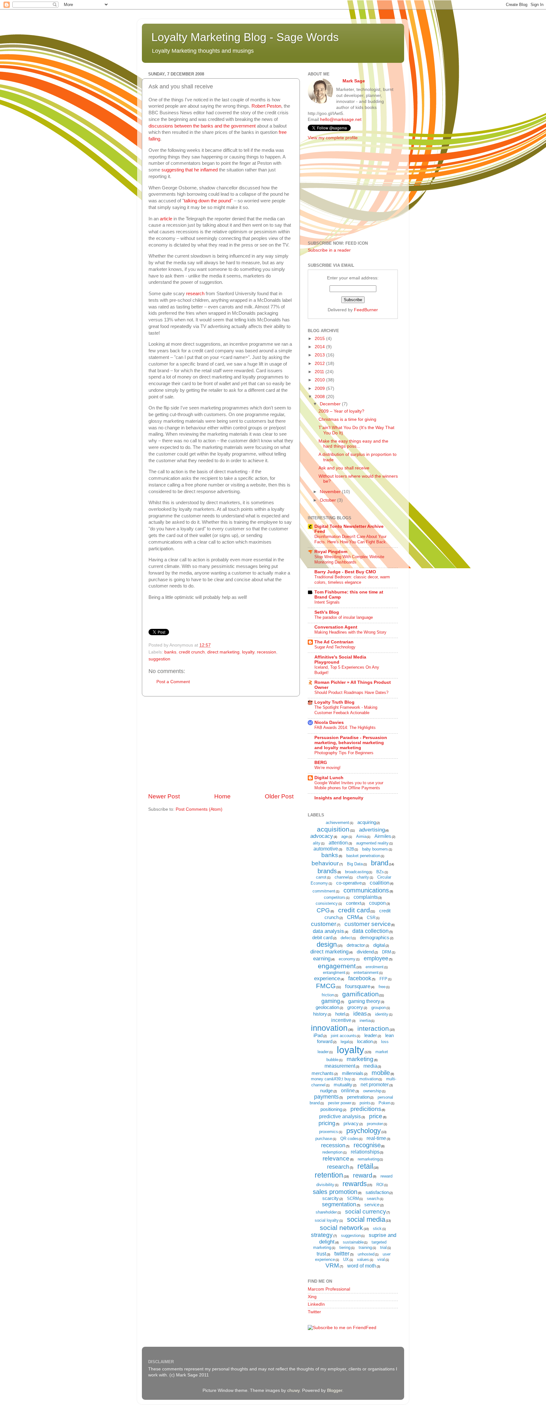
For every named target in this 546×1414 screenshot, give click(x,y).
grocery (355, 1007)
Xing (312, 1296)
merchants (323, 1073)
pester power (339, 1103)
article (166, 218)
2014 (320, 346)
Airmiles (382, 836)
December (331, 404)
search (373, 1198)
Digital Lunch (328, 777)
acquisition (333, 829)
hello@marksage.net (340, 119)
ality (316, 843)
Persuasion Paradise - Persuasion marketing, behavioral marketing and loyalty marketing (350, 742)
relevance (336, 1158)
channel (342, 877)
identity (381, 1014)
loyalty (248, 652)
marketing (360, 1059)
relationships (365, 1151)
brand (379, 863)
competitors (334, 897)
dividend (365, 951)
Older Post (279, 796)
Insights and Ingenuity (338, 798)
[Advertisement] (220, 744)
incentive (341, 1020)
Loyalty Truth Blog (334, 702)
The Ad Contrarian (334, 642)
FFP (383, 978)
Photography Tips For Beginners (343, 752)
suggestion (159, 659)
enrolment (375, 966)
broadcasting (356, 871)
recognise (367, 1145)
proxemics (328, 1131)
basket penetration (363, 855)
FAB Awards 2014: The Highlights (345, 727)
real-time (376, 1138)
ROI (380, 1184)
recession (266, 652)
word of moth (361, 1265)
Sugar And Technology (334, 647)
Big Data (355, 864)
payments (326, 1097)
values (363, 1259)
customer (323, 924)
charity (363, 877)
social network (341, 1227)
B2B (350, 849)
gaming (330, 1001)
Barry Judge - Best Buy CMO (345, 572)
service (371, 1204)
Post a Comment (173, 681)
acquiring (366, 822)
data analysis (328, 931)
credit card (354, 910)
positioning (331, 1109)
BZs (380, 871)
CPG (323, 910)
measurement (340, 1066)
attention (338, 842)
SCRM (353, 1198)
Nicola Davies (329, 722)
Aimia (361, 836)
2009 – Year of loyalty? (341, 411)
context (353, 903)
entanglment (334, 972)
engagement (337, 966)
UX (346, 1259)
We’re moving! (327, 767)
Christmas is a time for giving (347, 419)
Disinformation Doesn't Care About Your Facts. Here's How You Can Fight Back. (350, 539)
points (365, 1103)
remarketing (368, 1159)
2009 (320, 388)
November (331, 491)
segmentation (339, 1204)
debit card (322, 937)
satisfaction (377, 1192)
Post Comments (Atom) (199, 809)
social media (366, 1219)
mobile (381, 1072)
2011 (320, 371)
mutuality (343, 1084)
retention (329, 1175)
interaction (373, 1028)
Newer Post (164, 796)
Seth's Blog (326, 612)
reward (362, 1175)
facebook (359, 978)
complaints (366, 897)
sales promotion (335, 1191)
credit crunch (192, 652)
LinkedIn (316, 1304)
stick (377, 1228)
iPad (318, 1035)
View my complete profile (333, 137)
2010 (320, 380)
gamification (360, 994)
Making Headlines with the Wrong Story (350, 632)
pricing (326, 1123)
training (365, 1247)
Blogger (334, 1390)
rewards (355, 1184)
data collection (370, 931)
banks (170, 652)
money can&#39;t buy (331, 1079)
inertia (365, 1020)
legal (345, 1041)
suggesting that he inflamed (189, 169)
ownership (372, 1091)
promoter (375, 1123)
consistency (327, 903)
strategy (322, 1235)
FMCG (326, 985)
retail (365, 1166)
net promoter (375, 1084)
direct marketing (223, 652)
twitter (341, 1253)
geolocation (327, 1007)
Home (222, 796)
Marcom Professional (329, 1289)
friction (328, 995)
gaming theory (364, 1001)
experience (327, 978)
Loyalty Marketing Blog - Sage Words (245, 37)
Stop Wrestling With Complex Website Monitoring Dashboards (349, 559)
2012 (320, 363)
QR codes (349, 1138)
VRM (332, 1265)
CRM (353, 917)
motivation (368, 1079)
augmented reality (372, 843)
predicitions (365, 1109)
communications (366, 890)
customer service (367, 924)
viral (381, 1259)
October (328, 500)
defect (346, 937)
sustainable (353, 1242)
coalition (379, 883)
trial (383, 1247)
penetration (358, 1097)
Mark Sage (354, 81)
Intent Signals (327, 602)
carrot (321, 877)
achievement (337, 822)
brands (327, 871)
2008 (320, 396)
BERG (320, 762)
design (327, 944)
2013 (320, 355)
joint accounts (343, 1035)
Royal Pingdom (330, 551)
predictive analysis (340, 1116)
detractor (356, 945)
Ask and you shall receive (343, 468)
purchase (323, 1138)
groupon (378, 1007)
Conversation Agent (335, 627)
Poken (384, 1103)
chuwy (293, 1390)
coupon (377, 903)
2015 (320, 338)
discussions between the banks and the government (202, 125)
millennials (352, 1073)
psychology (363, 1131)
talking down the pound (207, 200)
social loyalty (327, 1220)
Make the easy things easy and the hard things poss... (353, 444)
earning (322, 959)
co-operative (349, 883)
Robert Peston (266, 106)
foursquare (357, 986)
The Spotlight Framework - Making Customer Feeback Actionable (345, 710)
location (365, 1041)
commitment (323, 891)
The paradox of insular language (343, 617)
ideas (360, 1014)
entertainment (366, 972)
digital (379, 945)
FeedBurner (366, 309)
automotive (325, 848)
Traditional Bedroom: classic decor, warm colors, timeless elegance (352, 580)
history (320, 1014)
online (348, 1090)
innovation (329, 1027)
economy (347, 959)
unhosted (366, 1254)
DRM (386, 952)
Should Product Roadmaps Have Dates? (351, 692)
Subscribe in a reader (329, 250)
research (195, 293)
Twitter (314, 1312)
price (375, 1116)
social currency (365, 1211)
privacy (351, 1123)
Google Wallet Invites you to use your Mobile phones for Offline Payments (348, 785)
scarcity (330, 1198)
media (370, 1066)
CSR (371, 917)
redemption (332, 1152)
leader (370, 1035)
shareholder (326, 1212)
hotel (340, 1014)
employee (376, 958)
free (382, 986)
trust (321, 1253)
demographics (374, 937)
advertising (372, 830)
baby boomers (375, 849)
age (344, 836)
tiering (344, 1247)
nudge (326, 1090)
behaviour (325, 863)
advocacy (321, 836)
